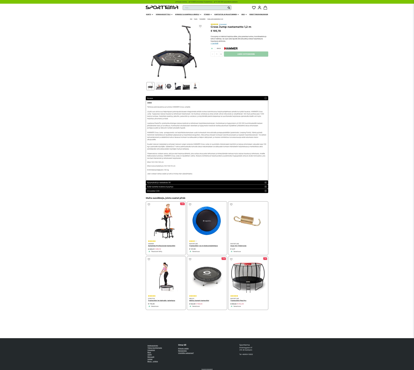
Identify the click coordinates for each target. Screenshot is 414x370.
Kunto (148, 14)
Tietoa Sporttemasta (154, 348)
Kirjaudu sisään (183, 348)
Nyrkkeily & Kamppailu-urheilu (187, 14)
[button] (229, 8)
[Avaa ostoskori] (265, 8)
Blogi (149, 352)
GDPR (149, 355)
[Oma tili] (259, 8)
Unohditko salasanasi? (186, 353)
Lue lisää (215, 43)
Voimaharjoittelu (163, 14)
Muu (243, 14)
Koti (191, 19)
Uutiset (149, 359)
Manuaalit (150, 357)
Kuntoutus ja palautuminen (225, 14)
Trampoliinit (202, 19)
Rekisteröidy (182, 351)
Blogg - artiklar (152, 361)
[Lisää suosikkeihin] (254, 8)
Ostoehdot (151, 350)
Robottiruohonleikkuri (258, 14)
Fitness (207, 14)
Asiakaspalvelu (152, 345)
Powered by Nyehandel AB (207, 369)
